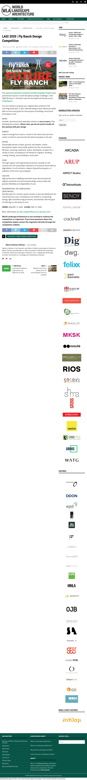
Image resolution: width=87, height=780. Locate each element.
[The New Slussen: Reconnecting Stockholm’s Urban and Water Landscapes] (63, 96)
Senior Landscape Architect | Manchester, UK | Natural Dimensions (76, 47)
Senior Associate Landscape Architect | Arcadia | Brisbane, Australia (76, 61)
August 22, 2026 (74, 38)
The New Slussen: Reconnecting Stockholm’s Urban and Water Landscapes (77, 96)
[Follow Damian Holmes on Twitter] (6, 259)
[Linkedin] (77, 2)
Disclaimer (5, 763)
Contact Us (5, 757)
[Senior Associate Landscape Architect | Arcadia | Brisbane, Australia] (63, 60)
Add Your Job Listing (66, 73)
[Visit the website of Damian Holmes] (3, 259)
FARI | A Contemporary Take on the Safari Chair (77, 83)
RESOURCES (15, 28)
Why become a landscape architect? (41, 750)
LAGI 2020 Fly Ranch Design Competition (22, 236)
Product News (64, 77)
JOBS (48, 19)
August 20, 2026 (74, 87)
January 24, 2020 (10, 47)
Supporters (70, 19)
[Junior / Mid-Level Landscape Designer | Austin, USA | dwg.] (63, 35)
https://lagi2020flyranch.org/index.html (34, 212)
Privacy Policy (6, 760)
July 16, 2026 (73, 66)
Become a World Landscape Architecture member (15, 742)
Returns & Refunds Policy (10, 766)
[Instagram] (73, 2)
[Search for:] (74, 22)
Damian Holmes (23, 47)
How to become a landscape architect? (42, 754)
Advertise (5, 752)
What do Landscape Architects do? (41, 745)
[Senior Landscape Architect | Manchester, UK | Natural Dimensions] (63, 47)
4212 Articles (31, 245)
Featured (21, 19)
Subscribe (63, 125)
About (11, 19)
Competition (35, 47)
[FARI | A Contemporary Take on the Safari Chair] (63, 84)
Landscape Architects (35, 19)
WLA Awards (57, 19)
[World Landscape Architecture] (18, 16)
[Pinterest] (85, 2)
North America (44, 47)
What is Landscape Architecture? (40, 741)
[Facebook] (81, 2)
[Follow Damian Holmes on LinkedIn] (9, 259)
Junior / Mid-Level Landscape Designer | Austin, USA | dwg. (76, 34)
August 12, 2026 (74, 52)
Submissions (6, 755)
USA (51, 47)
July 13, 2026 (73, 101)
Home (3, 19)
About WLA (5, 749)
